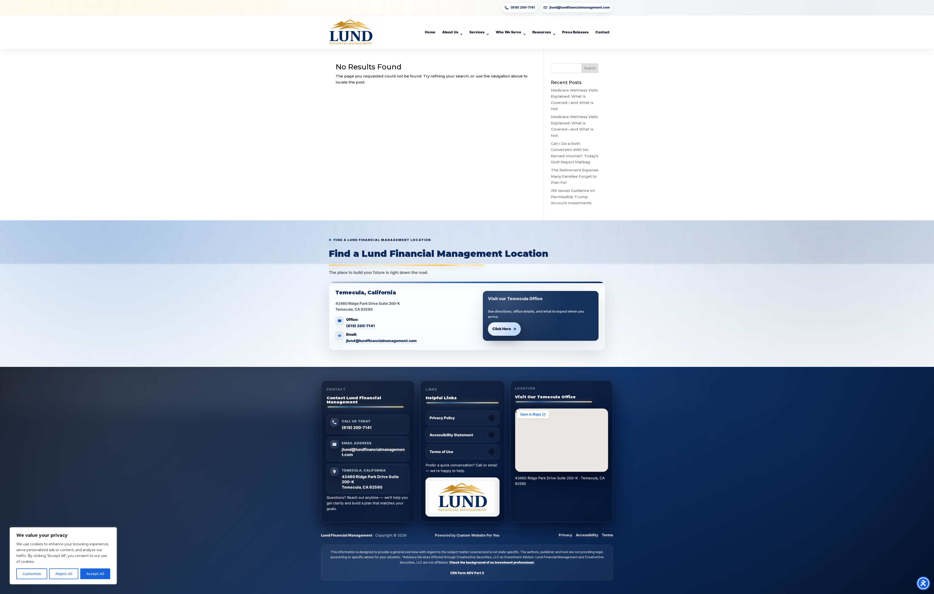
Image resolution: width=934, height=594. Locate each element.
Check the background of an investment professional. (492, 562)
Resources (541, 32)
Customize (31, 574)
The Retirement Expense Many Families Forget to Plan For (574, 176)
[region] (63, 555)
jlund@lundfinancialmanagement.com (579, 7)
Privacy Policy (442, 418)
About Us (450, 32)
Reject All (63, 574)
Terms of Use (441, 451)
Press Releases (575, 32)
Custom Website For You (478, 535)
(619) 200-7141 (523, 7)
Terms (607, 535)
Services (477, 32)
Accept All (95, 574)
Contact (602, 32)
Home (430, 32)
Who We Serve (508, 32)
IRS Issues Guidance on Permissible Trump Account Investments (573, 196)
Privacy (565, 535)
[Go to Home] (351, 32)
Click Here (504, 328)
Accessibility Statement (451, 435)
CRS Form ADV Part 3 (467, 573)
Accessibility (587, 535)
